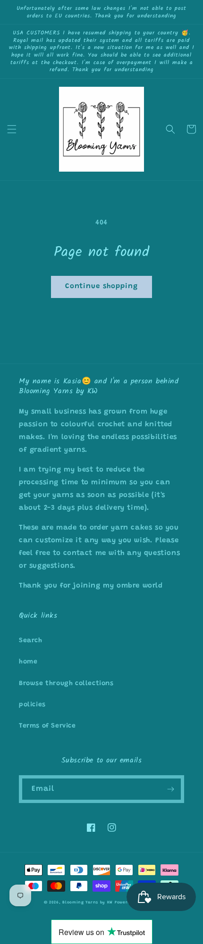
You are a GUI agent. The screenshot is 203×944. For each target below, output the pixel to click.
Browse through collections (66, 683)
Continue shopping (101, 286)
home (28, 662)
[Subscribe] (170, 789)
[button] (11, 129)
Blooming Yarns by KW (87, 902)
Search (30, 641)
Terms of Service (47, 726)
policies (32, 705)
